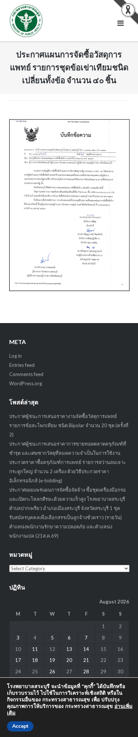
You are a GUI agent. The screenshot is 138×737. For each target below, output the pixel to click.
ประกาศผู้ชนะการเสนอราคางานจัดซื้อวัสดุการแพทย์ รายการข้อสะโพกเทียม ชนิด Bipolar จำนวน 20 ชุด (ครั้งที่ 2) (68, 425)
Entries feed (22, 365)
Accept (20, 726)
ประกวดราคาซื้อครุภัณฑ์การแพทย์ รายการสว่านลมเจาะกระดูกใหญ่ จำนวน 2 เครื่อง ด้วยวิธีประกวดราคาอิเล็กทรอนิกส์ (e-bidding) (67, 471)
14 (86, 649)
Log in (15, 356)
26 (52, 671)
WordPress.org (25, 383)
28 (86, 671)
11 (35, 649)
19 (52, 660)
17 (18, 660)
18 (35, 660)
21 (86, 660)
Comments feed (26, 374)
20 (69, 660)
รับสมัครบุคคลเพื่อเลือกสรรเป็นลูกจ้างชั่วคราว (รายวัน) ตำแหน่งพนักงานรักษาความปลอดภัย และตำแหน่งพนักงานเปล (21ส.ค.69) (65, 526)
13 (69, 649)
